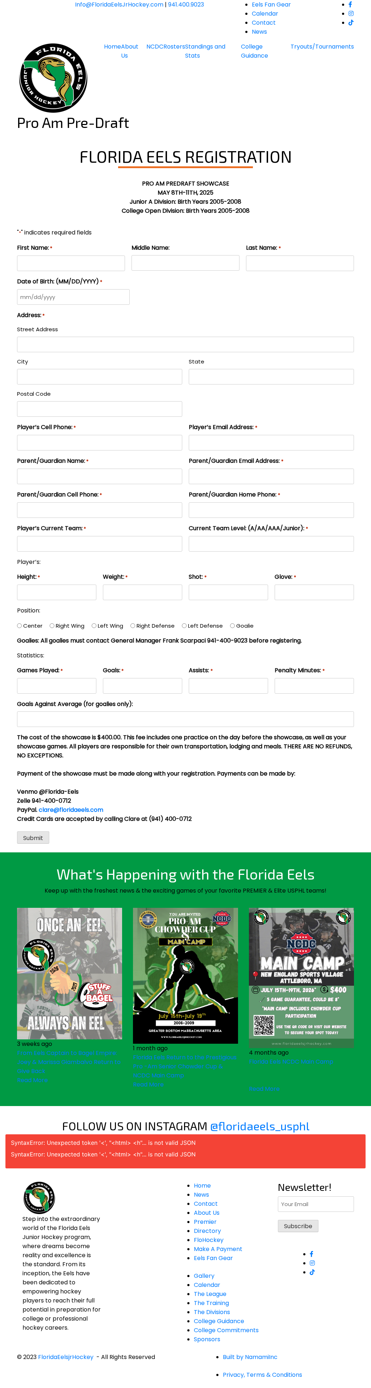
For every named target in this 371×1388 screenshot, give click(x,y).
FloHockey (209, 1240)
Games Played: (40, 670)
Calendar (265, 13)
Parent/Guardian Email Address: (236, 461)
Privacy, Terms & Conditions (262, 1375)
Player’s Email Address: (223, 427)
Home (112, 46)
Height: (28, 577)
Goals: (113, 670)
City (22, 361)
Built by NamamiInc (250, 1357)
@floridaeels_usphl (259, 1126)
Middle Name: (151, 248)
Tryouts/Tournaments (322, 46)
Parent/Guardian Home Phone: (234, 494)
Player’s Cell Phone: (46, 427)
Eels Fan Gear (271, 4)
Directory (207, 1231)
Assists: (200, 670)
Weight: (115, 577)
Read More (32, 1080)
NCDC (154, 46)
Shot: (197, 577)
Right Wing (70, 625)
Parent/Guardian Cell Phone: (59, 494)
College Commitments (226, 1330)
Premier (205, 1222)
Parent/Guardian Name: (52, 461)
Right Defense (156, 625)
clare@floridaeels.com (71, 810)
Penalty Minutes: (299, 670)
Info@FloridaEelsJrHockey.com (119, 4)
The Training (211, 1303)
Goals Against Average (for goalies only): (75, 704)
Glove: (285, 577)
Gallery (204, 1276)
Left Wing (110, 625)
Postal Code (34, 394)
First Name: (34, 248)
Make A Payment (218, 1249)
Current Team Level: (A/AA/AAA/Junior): (248, 528)
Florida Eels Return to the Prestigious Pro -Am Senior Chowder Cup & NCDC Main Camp (185, 1066)
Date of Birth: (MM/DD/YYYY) (59, 281)
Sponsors (207, 1339)
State (196, 361)
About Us (129, 51)
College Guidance (254, 51)
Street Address (37, 329)
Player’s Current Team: (51, 528)
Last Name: (263, 248)
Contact (264, 22)
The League (210, 1294)
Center (32, 625)
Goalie (245, 625)
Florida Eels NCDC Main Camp (291, 1061)
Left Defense (205, 625)
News (259, 32)
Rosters (174, 46)
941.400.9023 (186, 4)
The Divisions (212, 1312)
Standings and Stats (205, 51)
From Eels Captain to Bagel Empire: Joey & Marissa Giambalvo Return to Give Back (69, 1062)
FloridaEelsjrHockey (65, 1357)
